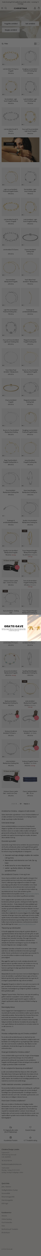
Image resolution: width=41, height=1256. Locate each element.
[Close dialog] (40, 615)
